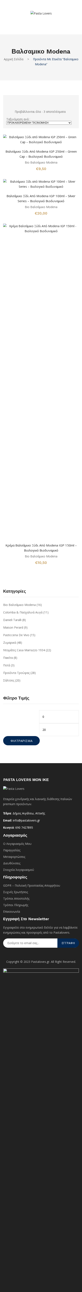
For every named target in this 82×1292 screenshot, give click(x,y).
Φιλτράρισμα (21, 741)
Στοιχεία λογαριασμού (18, 870)
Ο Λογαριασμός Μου (17, 844)
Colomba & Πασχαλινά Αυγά (22, 612)
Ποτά (6, 665)
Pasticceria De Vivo (16, 635)
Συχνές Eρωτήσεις (15, 892)
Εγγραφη (68, 943)
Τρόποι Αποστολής (16, 898)
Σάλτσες (8, 680)
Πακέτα (8, 658)
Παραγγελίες (11, 850)
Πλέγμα (8, 100)
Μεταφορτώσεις (14, 857)
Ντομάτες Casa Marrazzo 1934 (24, 650)
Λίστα (15, 100)
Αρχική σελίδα (13, 59)
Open (9, 8)
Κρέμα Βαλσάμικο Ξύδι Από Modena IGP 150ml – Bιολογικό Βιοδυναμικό (41, 547)
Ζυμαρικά (9, 643)
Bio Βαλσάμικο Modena (41, 162)
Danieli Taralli (12, 620)
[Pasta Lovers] (41, 13)
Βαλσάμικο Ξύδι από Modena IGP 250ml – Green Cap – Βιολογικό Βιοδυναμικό (41, 154)
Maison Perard (13, 627)
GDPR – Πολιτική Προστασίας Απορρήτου (31, 885)
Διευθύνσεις (11, 863)
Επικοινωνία (11, 911)
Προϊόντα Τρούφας (16, 673)
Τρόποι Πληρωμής (15, 905)
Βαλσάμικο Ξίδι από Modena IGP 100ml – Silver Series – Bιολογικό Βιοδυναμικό (41, 198)
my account (34, 21)
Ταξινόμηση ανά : (18, 119)
